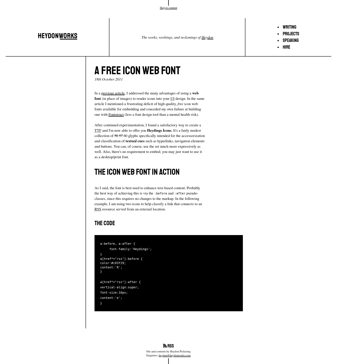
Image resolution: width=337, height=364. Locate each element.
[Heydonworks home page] (57, 37)
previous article (113, 92)
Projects (291, 34)
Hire (286, 47)
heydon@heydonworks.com (175, 355)
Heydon (207, 37)
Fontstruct (116, 114)
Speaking (291, 40)
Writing (289, 27)
